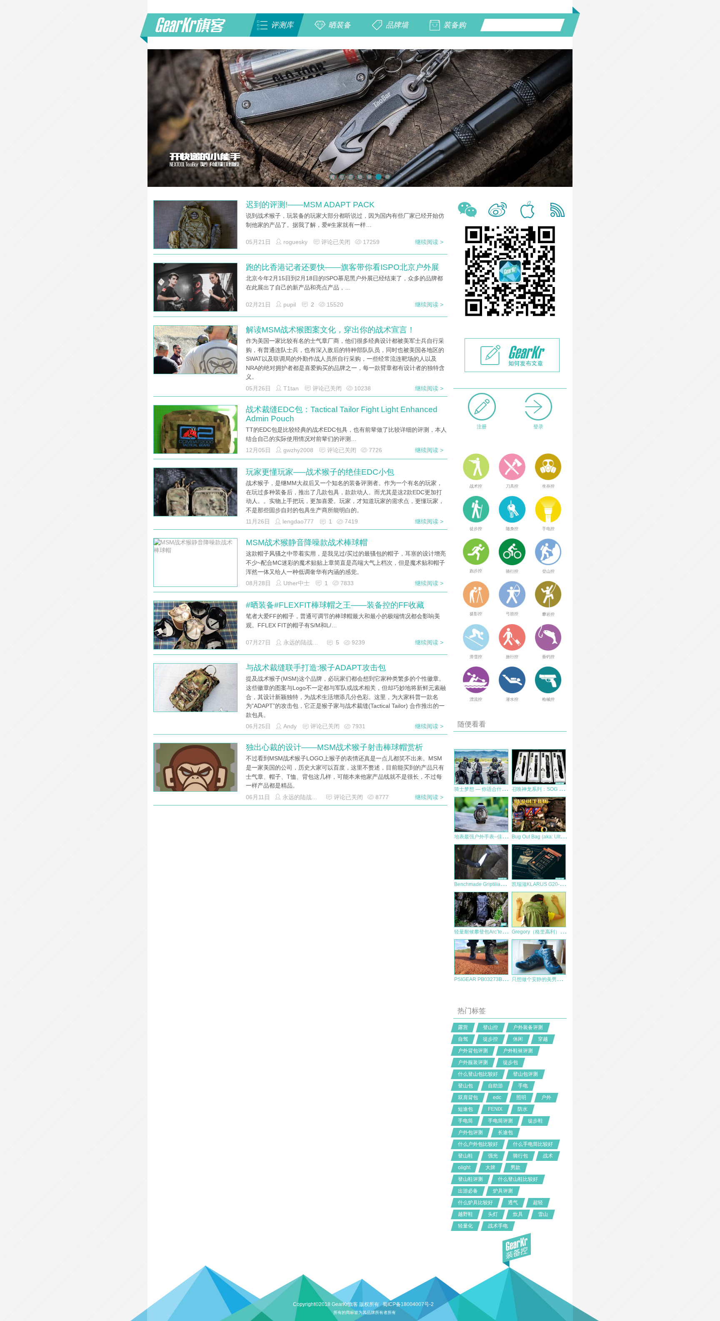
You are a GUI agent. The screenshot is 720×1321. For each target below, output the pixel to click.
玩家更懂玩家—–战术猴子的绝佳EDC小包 (320, 472)
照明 (521, 1097)
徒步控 (490, 1039)
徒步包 (510, 1062)
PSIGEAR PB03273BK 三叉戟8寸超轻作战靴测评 (509, 979)
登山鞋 (465, 1156)
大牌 (490, 1167)
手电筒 (465, 1121)
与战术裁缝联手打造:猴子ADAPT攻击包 (316, 667)
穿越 (543, 1039)
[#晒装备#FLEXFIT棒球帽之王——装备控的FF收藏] (195, 632)
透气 (513, 1202)
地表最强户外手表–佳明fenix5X (489, 837)
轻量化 (465, 1226)
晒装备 (339, 25)
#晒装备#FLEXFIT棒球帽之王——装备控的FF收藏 (335, 605)
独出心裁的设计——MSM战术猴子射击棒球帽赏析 (334, 747)
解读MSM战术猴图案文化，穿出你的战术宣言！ (330, 329)
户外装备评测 (528, 1027)
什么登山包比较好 (478, 1074)
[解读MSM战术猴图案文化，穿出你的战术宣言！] (195, 355)
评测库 (282, 25)
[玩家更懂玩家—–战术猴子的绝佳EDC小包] (195, 499)
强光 (493, 1156)
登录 (538, 427)
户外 (546, 1097)
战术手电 (498, 1226)
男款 (515, 1167)
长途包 (505, 1132)
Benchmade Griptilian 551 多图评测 (494, 884)
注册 (482, 427)
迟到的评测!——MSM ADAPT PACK (310, 204)
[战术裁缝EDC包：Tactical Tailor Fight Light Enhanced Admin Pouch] (195, 436)
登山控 (490, 1027)
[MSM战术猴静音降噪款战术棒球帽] (195, 562)
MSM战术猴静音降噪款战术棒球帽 (307, 542)
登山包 (465, 1086)
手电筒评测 (500, 1121)
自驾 (463, 1039)
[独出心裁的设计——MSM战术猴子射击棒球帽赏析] (195, 784)
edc (497, 1097)
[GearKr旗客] (196, 29)
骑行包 (520, 1156)
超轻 (538, 1202)
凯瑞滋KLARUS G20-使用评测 (546, 884)
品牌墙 (397, 25)
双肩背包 (468, 1097)
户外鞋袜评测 (518, 1051)
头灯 (493, 1214)
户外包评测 (470, 1132)
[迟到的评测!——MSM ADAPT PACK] (195, 226)
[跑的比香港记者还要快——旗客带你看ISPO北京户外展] (195, 292)
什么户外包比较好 (478, 1144)
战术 (548, 1156)
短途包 (465, 1109)
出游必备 (468, 1191)
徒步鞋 (535, 1121)
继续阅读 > (429, 242)
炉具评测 (503, 1191)
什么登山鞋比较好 (518, 1179)
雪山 (543, 1214)
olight (464, 1167)
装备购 (454, 25)
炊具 (518, 1214)
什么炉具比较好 (475, 1202)
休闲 (518, 1039)
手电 (523, 1086)
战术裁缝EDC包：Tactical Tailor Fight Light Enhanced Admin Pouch (342, 414)
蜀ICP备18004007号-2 (408, 1304)
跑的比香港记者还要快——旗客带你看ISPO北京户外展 (342, 267)
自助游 (495, 1086)
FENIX (495, 1109)
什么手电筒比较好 (533, 1144)
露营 (463, 1027)
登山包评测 (525, 1074)
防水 (523, 1109)
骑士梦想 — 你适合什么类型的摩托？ (495, 789)
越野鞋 (465, 1214)
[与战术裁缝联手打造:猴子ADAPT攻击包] (195, 691)
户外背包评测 (473, 1051)
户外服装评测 (473, 1062)
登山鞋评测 (470, 1179)
